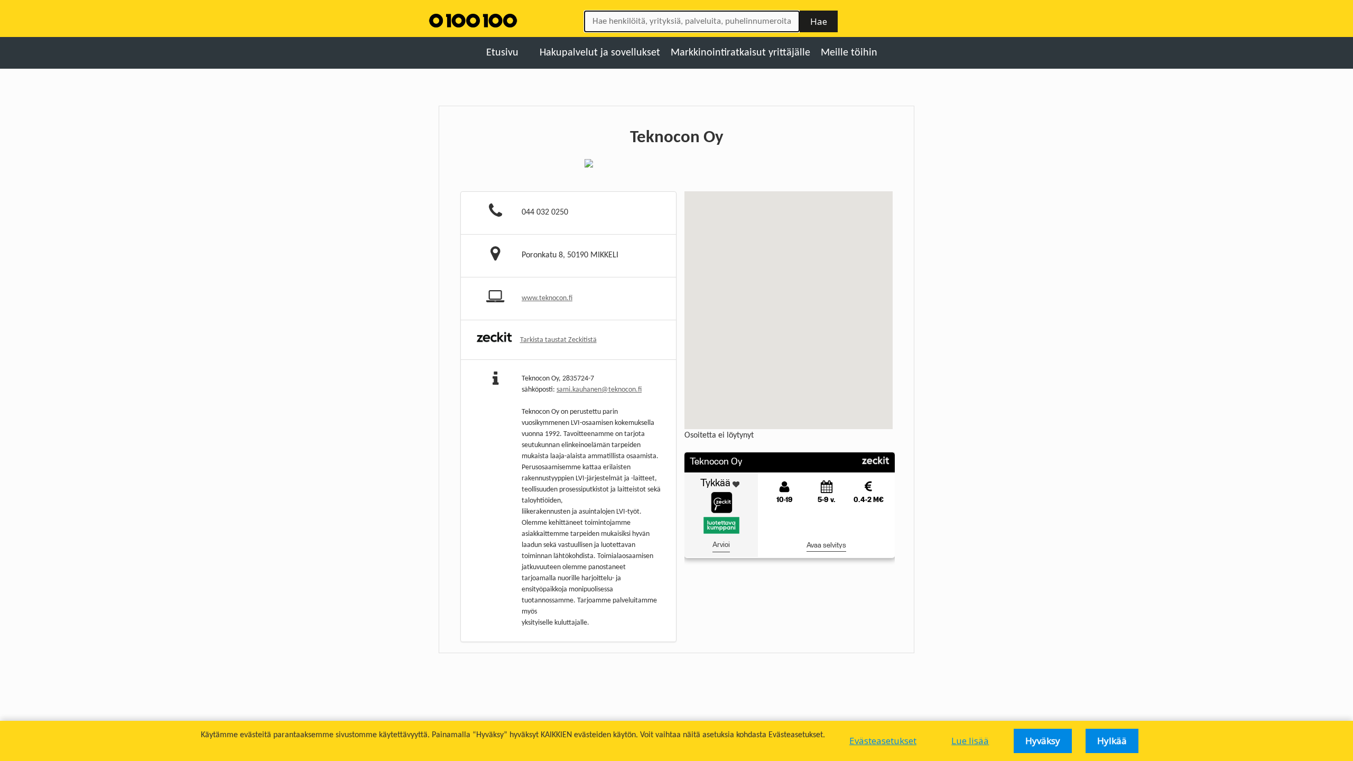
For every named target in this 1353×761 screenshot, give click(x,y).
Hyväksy (1042, 741)
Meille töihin (849, 53)
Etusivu (502, 53)
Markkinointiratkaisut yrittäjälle (740, 53)
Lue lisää (970, 741)
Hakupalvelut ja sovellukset (600, 53)
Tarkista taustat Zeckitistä (558, 340)
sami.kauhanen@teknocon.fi (599, 390)
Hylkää (1112, 741)
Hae (818, 21)
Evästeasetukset (882, 741)
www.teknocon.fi (547, 298)
